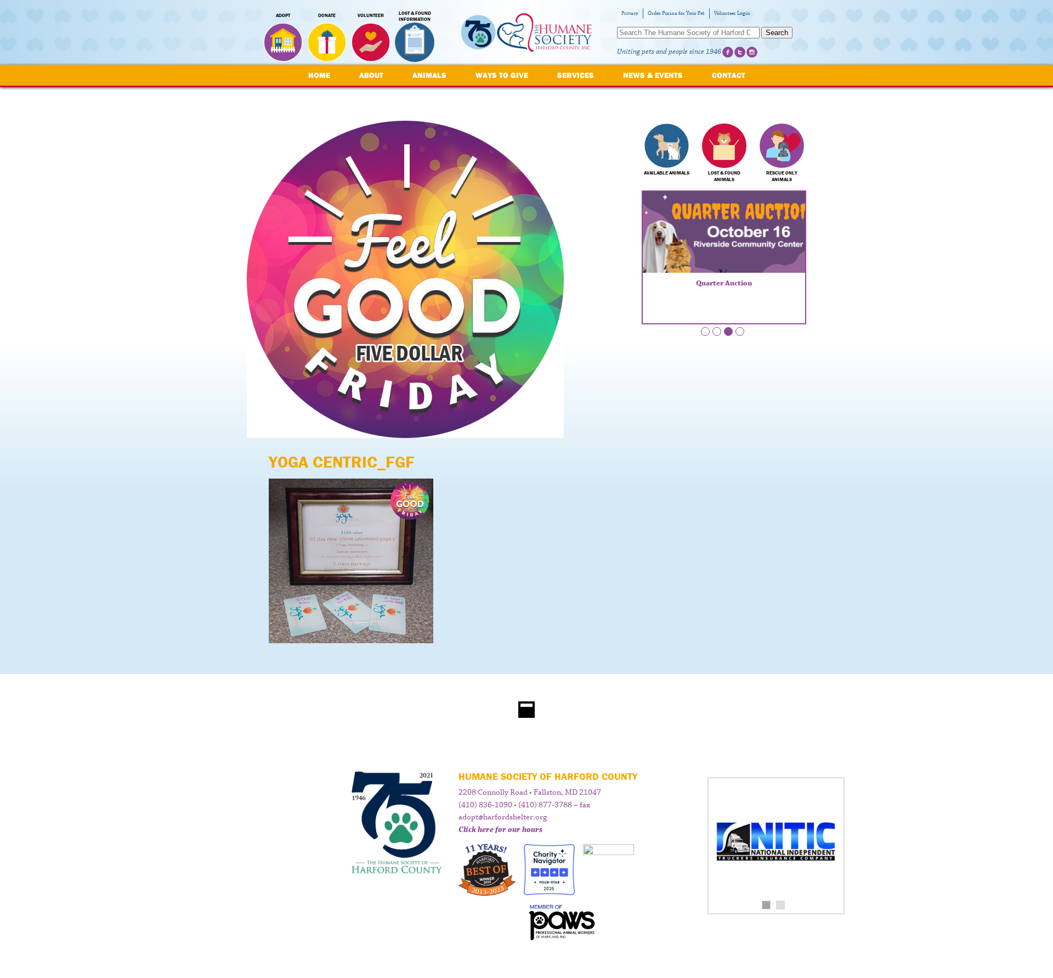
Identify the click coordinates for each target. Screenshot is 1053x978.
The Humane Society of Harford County (526, 32)
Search (777, 33)
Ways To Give (501, 75)
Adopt (283, 15)
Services (575, 75)
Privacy (629, 13)
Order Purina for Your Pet (676, 13)
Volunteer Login (732, 13)
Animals (429, 75)
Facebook (727, 52)
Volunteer (371, 15)
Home (319, 75)
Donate (327, 15)
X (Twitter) (739, 52)
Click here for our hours (500, 829)
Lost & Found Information (415, 16)
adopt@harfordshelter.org (502, 817)
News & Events (653, 75)
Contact (728, 75)
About (371, 75)
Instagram (751, 52)
